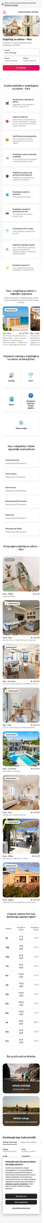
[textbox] (12, 60)
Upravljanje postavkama (21, 1208)
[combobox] (21, 52)
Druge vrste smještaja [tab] (29, 1142)
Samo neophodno (21, 1202)
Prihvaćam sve (21, 1196)
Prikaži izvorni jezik (11, 5)
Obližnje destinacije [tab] (10, 1142)
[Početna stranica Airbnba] (4, 12)
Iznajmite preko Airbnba (28, 12)
